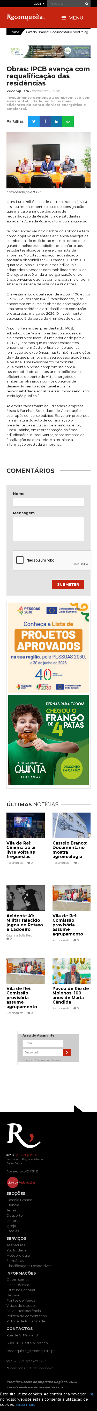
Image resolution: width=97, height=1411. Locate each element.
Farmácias (15, 1260)
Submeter (68, 584)
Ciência (12, 1205)
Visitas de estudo (20, 1305)
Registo (29, 1060)
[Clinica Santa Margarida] (48, 51)
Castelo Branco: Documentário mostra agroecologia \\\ (58, 32)
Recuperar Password (49, 1060)
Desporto (14, 1215)
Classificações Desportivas (28, 1266)
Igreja (11, 1226)
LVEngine (31, 1171)
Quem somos (17, 1279)
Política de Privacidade (25, 1321)
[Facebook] (45, 121)
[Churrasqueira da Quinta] (48, 740)
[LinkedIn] (56, 121)
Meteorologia (18, 1255)
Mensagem (24, 513)
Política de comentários (26, 1316)
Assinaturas (15, 1245)
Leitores (13, 1220)
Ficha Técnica (17, 1285)
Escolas (12, 1231)
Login (38, 3)
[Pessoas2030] (48, 648)
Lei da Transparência (23, 1311)
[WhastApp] (68, 121)
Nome (19, 493)
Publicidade (16, 1250)
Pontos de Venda (20, 1300)
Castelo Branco (19, 1200)
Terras (11, 1210)
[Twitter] (34, 121)
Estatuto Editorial (20, 1290)
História (12, 1295)
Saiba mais (25, 1404)
